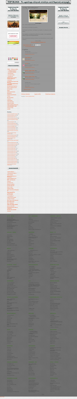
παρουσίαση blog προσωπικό (30, 46)
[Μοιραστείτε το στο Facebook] (39, 45)
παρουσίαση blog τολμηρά (11, 158)
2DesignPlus (9, 93)
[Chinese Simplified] (17, 59)
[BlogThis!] (36, 45)
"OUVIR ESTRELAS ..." (11, 171)
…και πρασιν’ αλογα (10, 74)
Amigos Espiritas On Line (11, 178)
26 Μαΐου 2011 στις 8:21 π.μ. (29, 54)
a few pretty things (10, 101)
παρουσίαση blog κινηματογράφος (12, 140)
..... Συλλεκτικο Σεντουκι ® (11, 70)
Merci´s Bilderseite (10, 203)
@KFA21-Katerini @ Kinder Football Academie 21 (12, 78)
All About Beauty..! (10, 239)
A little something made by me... (13, 104)
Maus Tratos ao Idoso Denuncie (12, 200)
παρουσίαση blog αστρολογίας (12, 124)
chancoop (9, 181)
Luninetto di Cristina (10, 198)
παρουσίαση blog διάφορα (11, 127)
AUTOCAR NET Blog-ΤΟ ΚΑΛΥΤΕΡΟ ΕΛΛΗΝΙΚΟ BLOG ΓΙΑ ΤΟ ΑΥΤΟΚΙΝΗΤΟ (13, 220)
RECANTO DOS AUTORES (11, 209)
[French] (11, 58)
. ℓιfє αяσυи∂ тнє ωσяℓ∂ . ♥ (12, 173)
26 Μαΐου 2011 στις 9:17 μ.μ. (29, 87)
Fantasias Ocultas (10, 188)
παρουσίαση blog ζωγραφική (12, 135)
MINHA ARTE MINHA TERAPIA (12, 204)
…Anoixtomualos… (10, 73)
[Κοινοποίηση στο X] (37, 45)
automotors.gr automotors (11, 222)
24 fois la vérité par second (12, 87)
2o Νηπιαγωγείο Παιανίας (11, 94)
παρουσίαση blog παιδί (11, 146)
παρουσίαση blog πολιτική (11, 152)
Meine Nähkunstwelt (10, 201)
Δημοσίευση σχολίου (27, 89)
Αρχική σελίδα (37, 94)
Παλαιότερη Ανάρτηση (50, 94)
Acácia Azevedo (10, 174)
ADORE (8, 237)
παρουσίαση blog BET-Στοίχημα (12, 113)
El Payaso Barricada (10, 185)
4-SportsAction (9, 100)
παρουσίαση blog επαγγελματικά (12, 130)
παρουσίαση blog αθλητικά (11, 123)
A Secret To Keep (10, 107)
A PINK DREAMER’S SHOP (12, 106)
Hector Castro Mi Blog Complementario (11, 192)
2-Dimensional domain (11, 91)
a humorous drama (10, 103)
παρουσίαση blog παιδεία (11, 148)
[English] (9, 58)
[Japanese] (13, 59)
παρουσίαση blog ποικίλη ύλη (12, 151)
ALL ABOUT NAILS (10, 240)
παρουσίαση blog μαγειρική (11, 142)
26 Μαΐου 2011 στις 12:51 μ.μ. (30, 67)
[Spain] (15, 58)
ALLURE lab (9, 242)
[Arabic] (15, 59)
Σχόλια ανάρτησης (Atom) (30, 96)
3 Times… (9, 96)
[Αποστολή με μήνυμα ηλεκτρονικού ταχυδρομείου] (35, 45)
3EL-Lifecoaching (10, 97)
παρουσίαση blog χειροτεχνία (12, 162)
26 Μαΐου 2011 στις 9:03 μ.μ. (29, 79)
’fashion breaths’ (10, 236)
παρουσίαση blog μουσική (11, 145)
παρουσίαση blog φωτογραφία (12, 161)
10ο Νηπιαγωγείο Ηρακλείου (12, 86)
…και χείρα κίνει (10, 76)
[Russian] (9, 59)
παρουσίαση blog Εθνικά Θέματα (12, 119)
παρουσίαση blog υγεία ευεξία (12, 159)
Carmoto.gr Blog (10, 228)
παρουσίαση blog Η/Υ (10, 121)
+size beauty (9, 80)
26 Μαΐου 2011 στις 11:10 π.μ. (30, 60)
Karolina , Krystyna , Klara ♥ (30, 70)
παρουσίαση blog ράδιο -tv (11, 155)
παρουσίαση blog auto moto (11, 115)
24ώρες (8, 90)
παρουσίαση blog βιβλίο (11, 126)
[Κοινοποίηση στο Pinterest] (40, 45)
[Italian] (17, 58)
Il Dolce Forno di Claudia (11, 197)
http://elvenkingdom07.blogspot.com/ (38, 42)
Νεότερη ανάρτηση (25, 94)
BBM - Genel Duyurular (11, 179)
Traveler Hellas (27, 57)
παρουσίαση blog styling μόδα (12, 118)
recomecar (9, 211)
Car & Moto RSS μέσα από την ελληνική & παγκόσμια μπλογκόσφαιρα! (12, 226)
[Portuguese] (11, 59)
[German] (13, 58)
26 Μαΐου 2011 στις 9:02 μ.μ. (29, 73)
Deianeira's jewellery (10, 184)
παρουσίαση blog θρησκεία (11, 136)
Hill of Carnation (10, 194)
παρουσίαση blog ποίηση (11, 149)
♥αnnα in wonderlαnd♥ (11, 243)
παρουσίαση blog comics (11, 116)
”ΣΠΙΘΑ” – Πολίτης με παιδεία (12, 69)
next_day (26, 63)
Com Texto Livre (10, 182)
